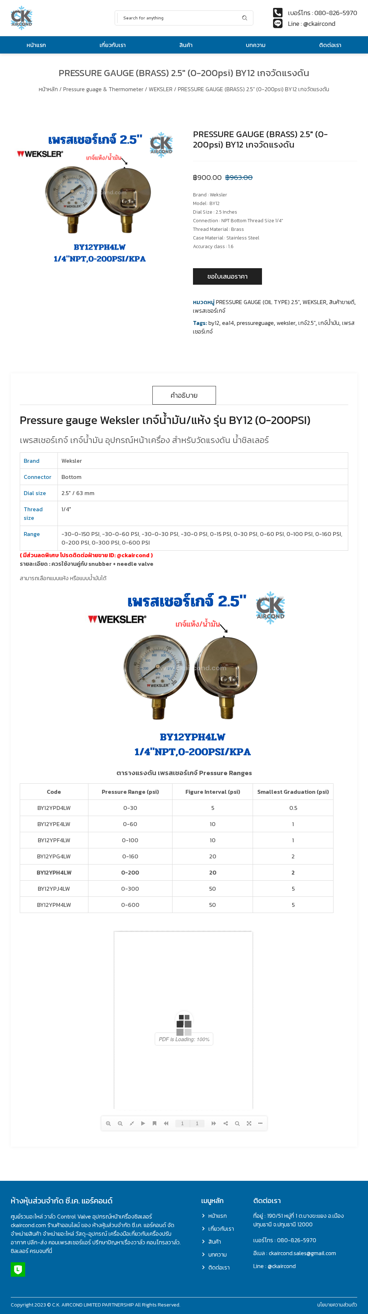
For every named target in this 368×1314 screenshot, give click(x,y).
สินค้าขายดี (341, 302)
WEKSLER (160, 89)
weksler (286, 322)
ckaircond (135, 555)
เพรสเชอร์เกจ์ (209, 310)
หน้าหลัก (48, 89)
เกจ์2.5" (307, 322)
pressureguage (255, 322)
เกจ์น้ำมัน (328, 322)
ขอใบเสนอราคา (227, 276)
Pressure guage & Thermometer (103, 89)
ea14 (228, 322)
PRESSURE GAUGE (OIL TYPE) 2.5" (258, 302)
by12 (213, 322)
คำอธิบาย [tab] (184, 395)
